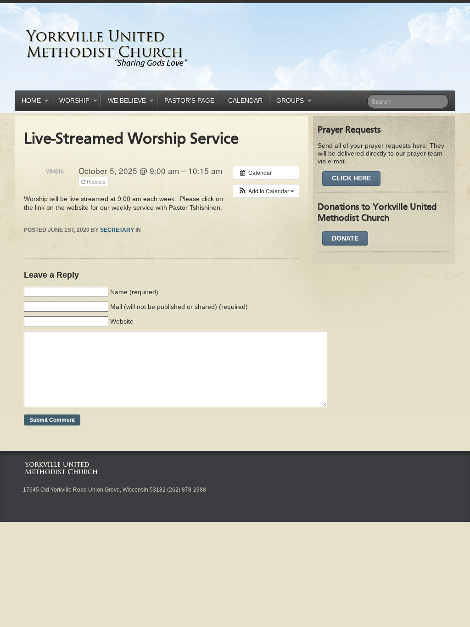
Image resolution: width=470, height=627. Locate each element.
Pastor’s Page (189, 100)
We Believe (123, 102)
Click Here (351, 178)
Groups (286, 102)
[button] (266, 191)
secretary (117, 230)
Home (28, 102)
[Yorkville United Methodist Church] (136, 48)
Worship (71, 102)
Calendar (245, 100)
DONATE (345, 238)
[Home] (63, 468)
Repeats (96, 181)
